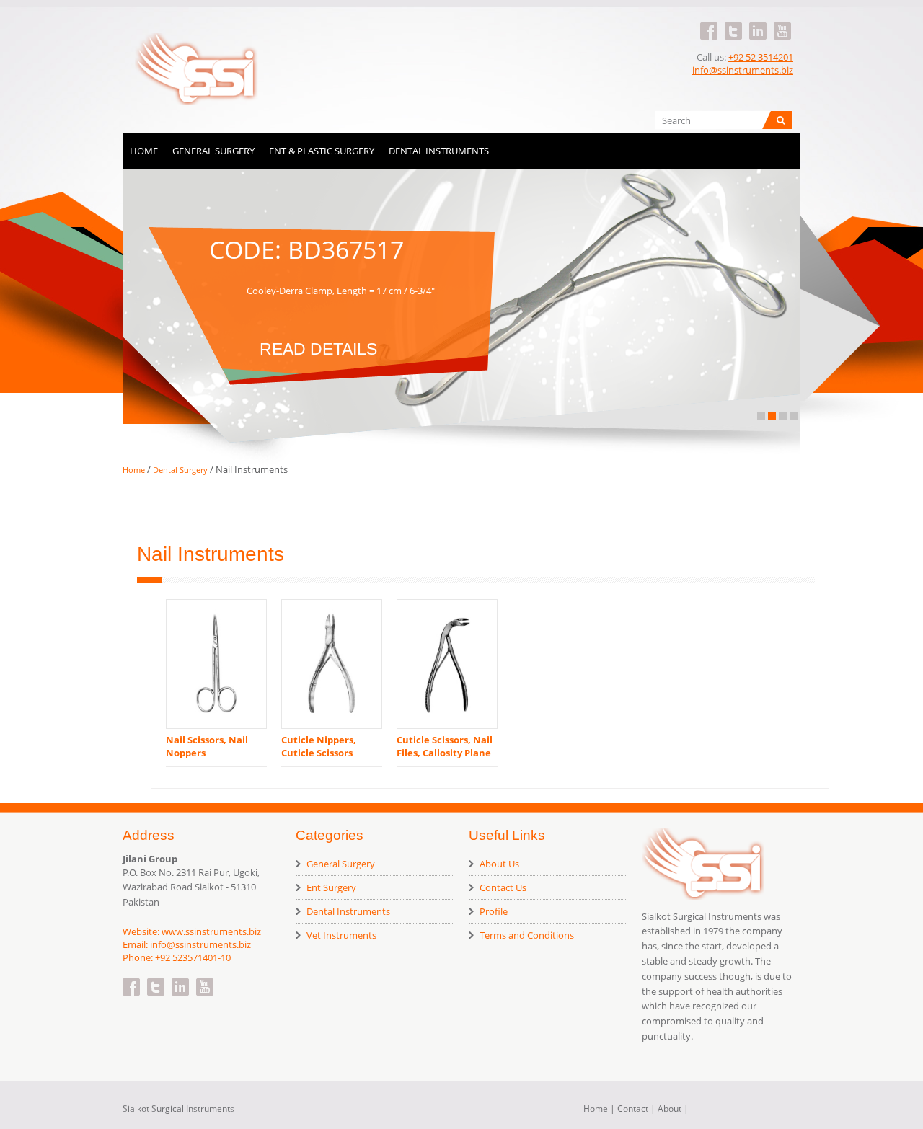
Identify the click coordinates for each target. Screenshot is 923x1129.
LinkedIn (758, 22)
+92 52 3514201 (760, 56)
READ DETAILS (318, 344)
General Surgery (213, 150)
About (669, 1108)
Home (144, 150)
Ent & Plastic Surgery (321, 150)
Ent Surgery (331, 887)
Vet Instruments (341, 935)
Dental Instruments (439, 150)
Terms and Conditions (527, 935)
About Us (499, 863)
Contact (632, 1108)
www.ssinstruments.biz (211, 931)
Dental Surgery (181, 469)
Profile (494, 911)
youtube (782, 22)
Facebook (708, 22)
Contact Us (503, 887)
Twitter (733, 22)
